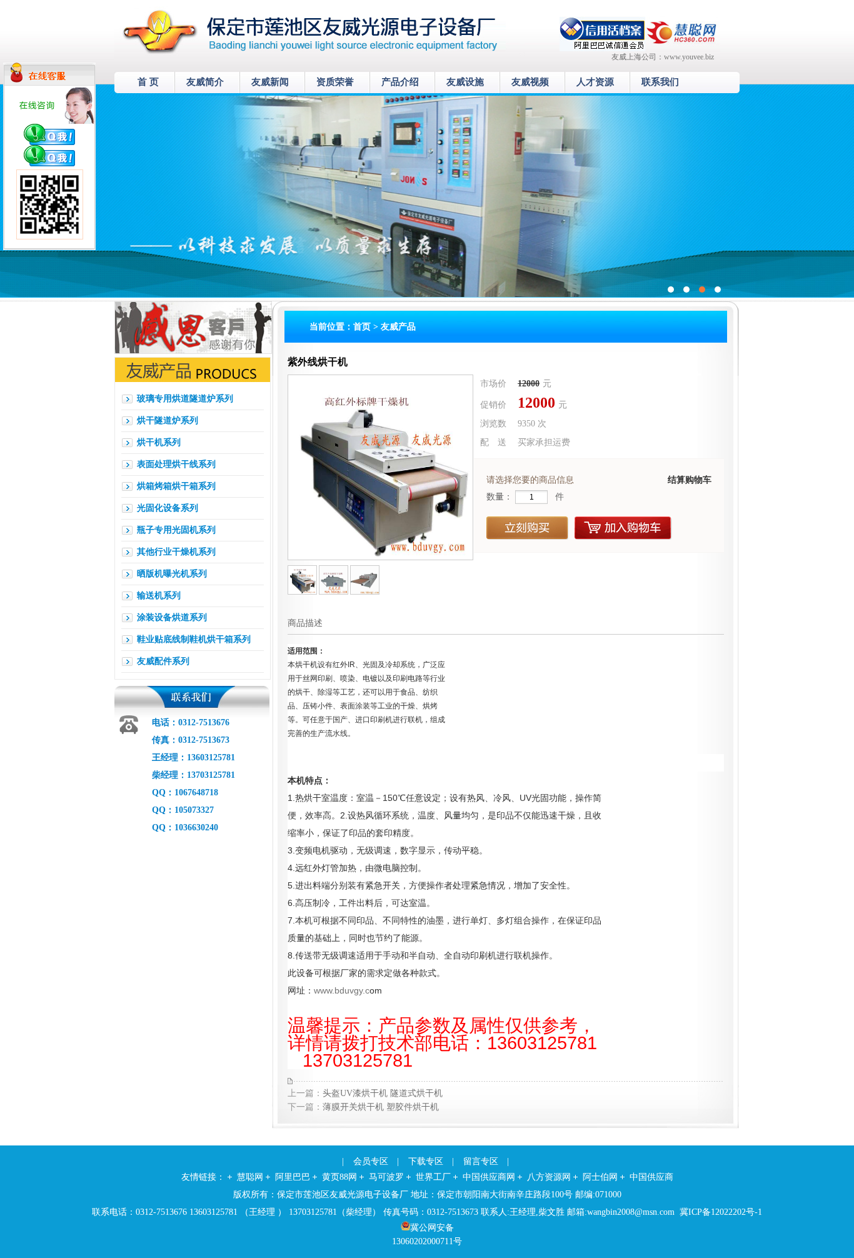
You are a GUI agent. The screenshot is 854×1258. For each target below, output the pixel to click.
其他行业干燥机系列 (176, 551)
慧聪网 (250, 1177)
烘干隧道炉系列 (167, 420)
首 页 (148, 82)
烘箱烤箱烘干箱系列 (176, 486)
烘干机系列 (159, 442)
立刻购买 (527, 528)
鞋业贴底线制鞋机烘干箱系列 (194, 639)
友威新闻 (270, 82)
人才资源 (595, 82)
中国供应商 (651, 1177)
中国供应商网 (489, 1177)
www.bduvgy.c (341, 990)
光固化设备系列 (167, 508)
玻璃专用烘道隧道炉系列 (185, 398)
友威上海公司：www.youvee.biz (662, 57)
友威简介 (205, 82)
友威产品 (398, 326)
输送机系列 (159, 595)
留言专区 (480, 1161)
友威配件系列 (163, 661)
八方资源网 (549, 1177)
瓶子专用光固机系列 (176, 530)
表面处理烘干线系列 (176, 464)
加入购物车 (623, 528)
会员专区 (370, 1161)
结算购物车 (689, 480)
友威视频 (530, 82)
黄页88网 (339, 1177)
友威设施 (465, 82)
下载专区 (425, 1161)
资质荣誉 (335, 82)
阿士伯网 (600, 1177)
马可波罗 (386, 1177)
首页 (362, 326)
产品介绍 (400, 82)
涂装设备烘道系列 (172, 617)
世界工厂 (433, 1177)
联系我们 (660, 82)
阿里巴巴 (292, 1177)
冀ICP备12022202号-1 (721, 1212)
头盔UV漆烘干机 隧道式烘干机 (383, 1093)
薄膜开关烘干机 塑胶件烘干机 (381, 1107)
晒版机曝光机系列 (172, 573)
